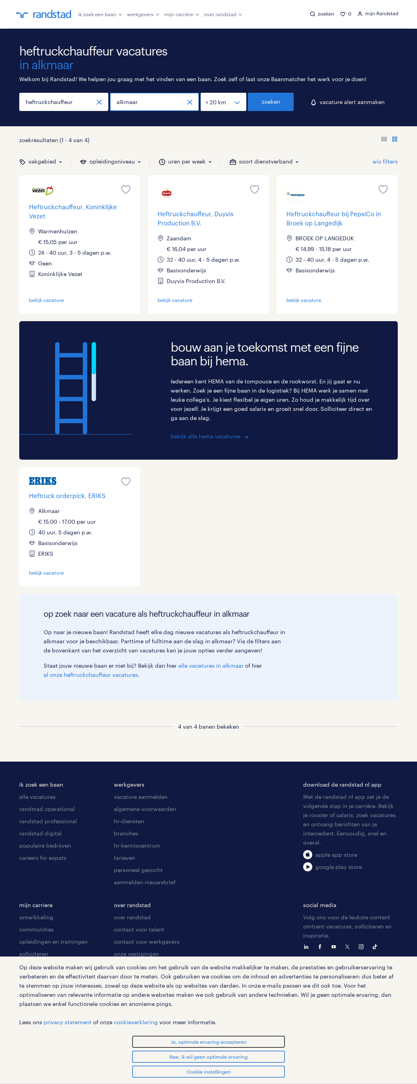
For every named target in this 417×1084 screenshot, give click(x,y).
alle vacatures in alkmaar (211, 665)
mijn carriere (36, 905)
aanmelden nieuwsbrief (145, 882)
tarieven (124, 857)
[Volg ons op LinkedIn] (307, 946)
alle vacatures (37, 796)
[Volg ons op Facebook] (321, 946)
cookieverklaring (136, 1022)
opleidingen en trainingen (53, 941)
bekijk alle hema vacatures (206, 436)
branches (126, 833)
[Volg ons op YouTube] (335, 946)
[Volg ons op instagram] (362, 946)
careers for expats (43, 857)
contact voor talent (139, 929)
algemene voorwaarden (145, 809)
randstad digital (40, 833)
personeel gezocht (138, 870)
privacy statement (68, 1022)
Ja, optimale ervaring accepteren (209, 1042)
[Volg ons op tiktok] (376, 946)
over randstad (220, 14)
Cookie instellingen (209, 1072)
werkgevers (140, 14)
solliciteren (33, 953)
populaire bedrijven (45, 845)
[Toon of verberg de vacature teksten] (389, 140)
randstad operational (47, 809)
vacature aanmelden (141, 796)
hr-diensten (129, 821)
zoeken (271, 101)
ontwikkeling (36, 917)
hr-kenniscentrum (137, 845)
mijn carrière (178, 14)
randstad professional (48, 821)
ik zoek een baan (97, 14)
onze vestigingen (136, 953)
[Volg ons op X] (349, 946)
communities (36, 929)
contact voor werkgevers (146, 941)
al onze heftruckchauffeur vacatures (91, 674)
